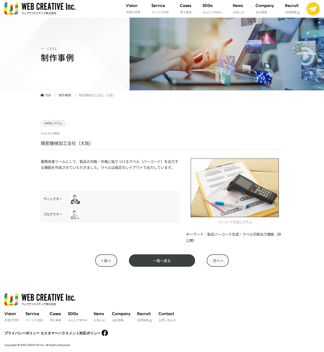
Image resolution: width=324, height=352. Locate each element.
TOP (48, 95)
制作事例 (65, 95)
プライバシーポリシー (22, 333)
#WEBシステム (53, 123)
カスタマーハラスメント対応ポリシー (71, 333)
